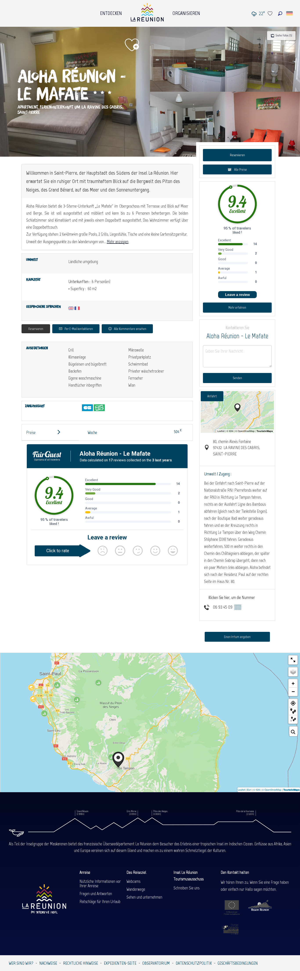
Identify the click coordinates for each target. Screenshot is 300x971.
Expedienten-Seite (120, 963)
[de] (290, 13)
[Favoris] (270, 13)
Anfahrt (212, 396)
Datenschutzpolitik (194, 963)
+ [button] (293, 683)
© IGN (256, 789)
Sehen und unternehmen (144, 897)
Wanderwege (136, 889)
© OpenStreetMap (271, 789)
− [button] (293, 691)
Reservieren (35, 329)
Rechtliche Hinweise (80, 963)
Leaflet (241, 789)
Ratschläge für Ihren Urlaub (100, 901)
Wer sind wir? (21, 963)
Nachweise (48, 963)
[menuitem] (111, 12)
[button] (280, 13)
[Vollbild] (293, 660)
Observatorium (156, 963)
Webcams (133, 881)
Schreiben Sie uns (186, 888)
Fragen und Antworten (96, 893)
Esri (249, 789)
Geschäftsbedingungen (238, 963)
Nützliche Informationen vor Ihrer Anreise (100, 883)
